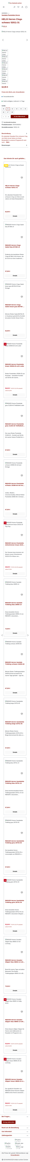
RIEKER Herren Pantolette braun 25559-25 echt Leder (14, 365)
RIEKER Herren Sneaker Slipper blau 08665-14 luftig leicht (15, 1020)
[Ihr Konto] (22, 7)
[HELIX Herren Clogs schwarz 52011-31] (15, 40)
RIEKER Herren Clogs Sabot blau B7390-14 (13, 246)
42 (12, 109)
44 (21, 109)
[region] (15, 57)
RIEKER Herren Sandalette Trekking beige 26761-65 (14, 722)
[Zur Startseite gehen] (15, 3)
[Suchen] (14, 7)
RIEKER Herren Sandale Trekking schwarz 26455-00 (14, 663)
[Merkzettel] (18, 7)
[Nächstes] (27, 40)
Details (15, 216)
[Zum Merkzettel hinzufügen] (22, 177)
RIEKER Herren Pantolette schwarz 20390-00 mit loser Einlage (14, 484)
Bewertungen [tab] (6, 145)
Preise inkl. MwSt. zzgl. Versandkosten (13, 92)
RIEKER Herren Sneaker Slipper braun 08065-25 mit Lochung (14, 1080)
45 (25, 109)
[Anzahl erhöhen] (8, 116)
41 (8, 109)
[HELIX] (15, 26)
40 (3, 109)
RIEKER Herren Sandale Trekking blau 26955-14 (13, 603)
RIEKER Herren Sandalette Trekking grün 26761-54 (14, 901)
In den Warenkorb (19, 116)
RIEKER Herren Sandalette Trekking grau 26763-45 (14, 842)
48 (12, 112)
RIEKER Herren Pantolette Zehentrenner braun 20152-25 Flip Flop (14, 544)
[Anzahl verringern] (3, 116)
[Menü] (4, 7)
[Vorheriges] (3, 40)
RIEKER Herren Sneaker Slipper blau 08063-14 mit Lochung (14, 961)
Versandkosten (15, 1155)
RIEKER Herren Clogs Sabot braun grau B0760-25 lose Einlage (15, 306)
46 (3, 112)
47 (8, 112)
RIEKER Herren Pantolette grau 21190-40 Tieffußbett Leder (14, 425)
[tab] (15, 138)
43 (16, 109)
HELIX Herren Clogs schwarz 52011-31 (12, 186)
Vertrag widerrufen (8, 1122)
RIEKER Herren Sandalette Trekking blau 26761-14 (14, 782)
